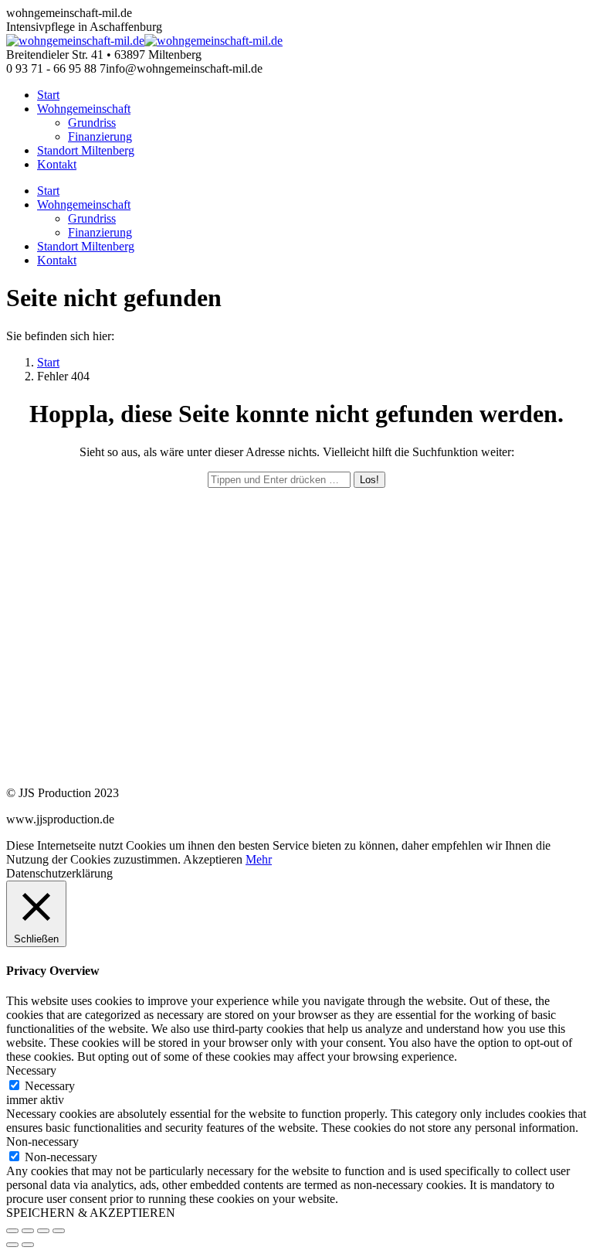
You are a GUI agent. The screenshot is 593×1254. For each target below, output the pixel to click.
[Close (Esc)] (12, 1230)
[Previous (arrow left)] (12, 1244)
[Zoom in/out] (59, 1230)
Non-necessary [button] (42, 1141)
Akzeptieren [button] (212, 859)
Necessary (50, 1085)
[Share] (28, 1230)
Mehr (259, 859)
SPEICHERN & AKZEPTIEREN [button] (90, 1212)
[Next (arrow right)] (28, 1244)
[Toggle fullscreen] (43, 1230)
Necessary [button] (31, 1070)
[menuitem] (48, 94)
